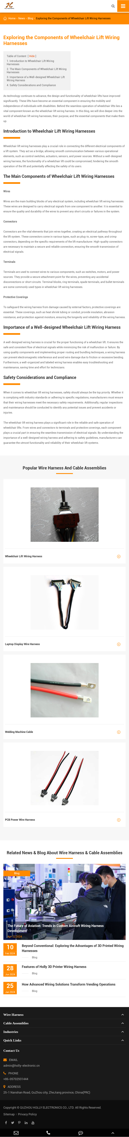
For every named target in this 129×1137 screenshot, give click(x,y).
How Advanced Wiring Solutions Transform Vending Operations (68, 984)
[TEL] (48, 1133)
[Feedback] (80, 1133)
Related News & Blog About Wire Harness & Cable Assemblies (64, 852)
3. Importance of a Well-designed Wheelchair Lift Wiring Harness (36, 79)
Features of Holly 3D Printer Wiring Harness (54, 967)
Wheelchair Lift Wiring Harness (62, 556)
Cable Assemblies (16, 1023)
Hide (32, 56)
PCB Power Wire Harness (62, 820)
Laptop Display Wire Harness (62, 644)
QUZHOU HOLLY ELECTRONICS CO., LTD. (47, 1107)
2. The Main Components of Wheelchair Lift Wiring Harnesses (37, 70)
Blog (30, 18)
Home (11, 18)
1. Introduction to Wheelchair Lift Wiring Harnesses (30, 62)
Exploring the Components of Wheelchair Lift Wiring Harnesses (73, 18)
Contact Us (11, 1050)
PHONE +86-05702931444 (15, 1076)
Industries (10, 1032)
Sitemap (9, 1114)
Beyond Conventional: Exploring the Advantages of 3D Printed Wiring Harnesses (73, 948)
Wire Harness (13, 1014)
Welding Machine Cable (62, 732)
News (21, 18)
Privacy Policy (27, 1114)
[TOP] (113, 1133)
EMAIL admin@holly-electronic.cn (21, 1062)
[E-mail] (16, 1133)
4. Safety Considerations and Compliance (31, 85)
